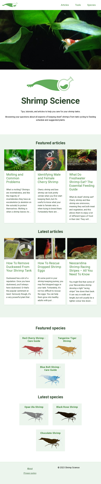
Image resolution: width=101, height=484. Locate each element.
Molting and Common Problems (14, 178)
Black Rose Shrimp (67, 407)
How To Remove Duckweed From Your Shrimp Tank (19, 266)
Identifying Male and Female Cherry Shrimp (49, 178)
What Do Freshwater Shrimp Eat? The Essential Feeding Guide (81, 182)
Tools (78, 5)
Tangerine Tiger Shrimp (67, 340)
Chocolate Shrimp (50, 433)
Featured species (50, 328)
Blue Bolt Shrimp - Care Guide (50, 368)
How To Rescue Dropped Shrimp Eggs (49, 266)
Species (91, 5)
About (30, 468)
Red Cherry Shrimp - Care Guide (33, 340)
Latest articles (50, 231)
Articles (65, 5)
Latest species (50, 397)
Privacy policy (30, 473)
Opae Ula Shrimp (33, 407)
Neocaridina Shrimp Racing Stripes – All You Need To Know (81, 268)
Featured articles (50, 143)
